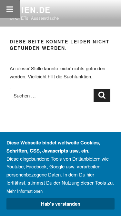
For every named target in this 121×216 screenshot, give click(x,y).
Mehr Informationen (24, 191)
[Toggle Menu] (10, 9)
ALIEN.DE (30, 9)
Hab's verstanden (60, 203)
